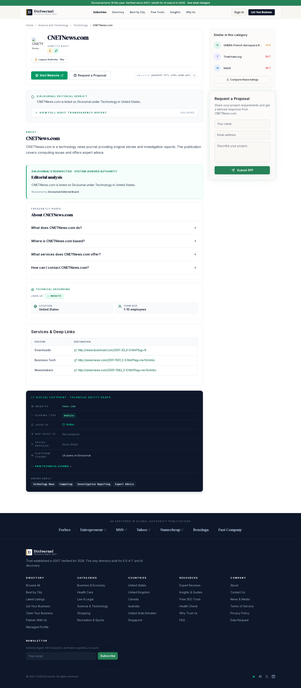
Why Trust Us (188, 613)
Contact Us (237, 592)
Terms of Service (242, 606)
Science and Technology (53, 25)
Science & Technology (92, 606)
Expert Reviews (189, 585)
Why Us (190, 12)
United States (137, 585)
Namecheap (170, 529)
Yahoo (142, 529)
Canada (133, 599)
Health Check (188, 606)
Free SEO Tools (190, 599)
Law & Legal (85, 599)
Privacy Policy (239, 613)
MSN (120, 529)
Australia (133, 606)
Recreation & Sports (90, 620)
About (234, 585)
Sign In (239, 12)
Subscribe (107, 656)
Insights (175, 12)
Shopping (83, 613)
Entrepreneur (91, 529)
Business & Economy (91, 585)
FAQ (182, 620)
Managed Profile (37, 627)
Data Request (239, 620)
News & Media (240, 599)
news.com (68, 406)
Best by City (137, 12)
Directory (118, 12)
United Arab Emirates (142, 613)
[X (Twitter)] (266, 676)
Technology (80, 25)
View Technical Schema (53, 466)
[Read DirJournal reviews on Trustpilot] (253, 676)
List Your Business (261, 12)
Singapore (135, 620)
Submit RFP (245, 170)
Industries (99, 12)
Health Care (85, 592)
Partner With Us (36, 620)
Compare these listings (244, 79)
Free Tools (157, 12)
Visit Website (49, 75)
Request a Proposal (92, 75)
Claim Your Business (39, 613)
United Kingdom (139, 592)
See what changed (198, 2)
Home (29, 25)
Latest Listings (35, 599)
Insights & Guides (190, 592)
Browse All (33, 585)
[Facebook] (260, 676)
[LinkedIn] (273, 676)
